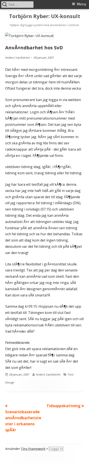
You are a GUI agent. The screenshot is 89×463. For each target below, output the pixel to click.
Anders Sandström (17, 57)
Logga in (56, 449)
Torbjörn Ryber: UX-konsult (44, 16)
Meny (81, 4)
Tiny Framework (33, 449)
